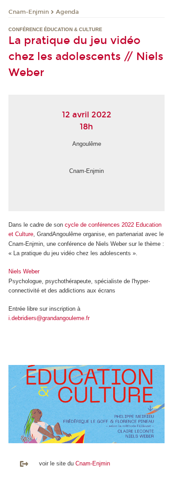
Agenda (67, 12)
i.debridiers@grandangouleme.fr (49, 318)
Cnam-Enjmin (28, 12)
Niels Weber (23, 271)
